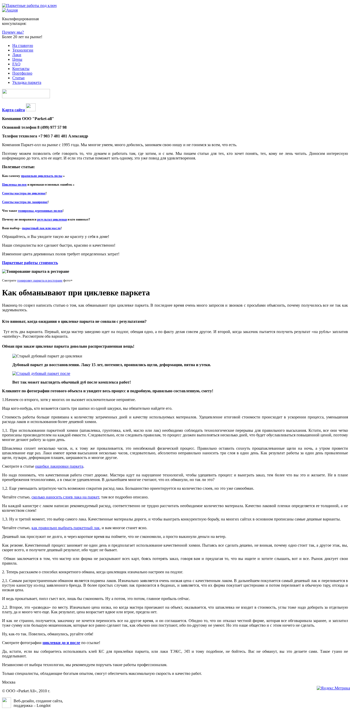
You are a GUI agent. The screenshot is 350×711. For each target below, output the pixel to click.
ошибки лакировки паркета (59, 466)
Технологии (22, 50)
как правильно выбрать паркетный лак (66, 528)
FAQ (16, 64)
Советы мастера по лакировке (25, 202)
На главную (22, 45)
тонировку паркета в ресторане (40, 280)
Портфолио (22, 73)
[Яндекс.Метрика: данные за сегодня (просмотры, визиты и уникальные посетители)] (333, 688)
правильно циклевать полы (41, 176)
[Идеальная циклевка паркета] (41, 373)
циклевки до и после (61, 642)
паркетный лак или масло (41, 228)
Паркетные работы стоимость (30, 263)
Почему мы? (13, 32)
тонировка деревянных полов (40, 211)
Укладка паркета (26, 82)
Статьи (18, 78)
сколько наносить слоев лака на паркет (65, 497)
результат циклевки (52, 219)
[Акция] (10, 10)
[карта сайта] (31, 110)
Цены (17, 59)
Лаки (16, 55)
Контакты (20, 68)
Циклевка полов (14, 184)
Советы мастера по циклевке (24, 193)
